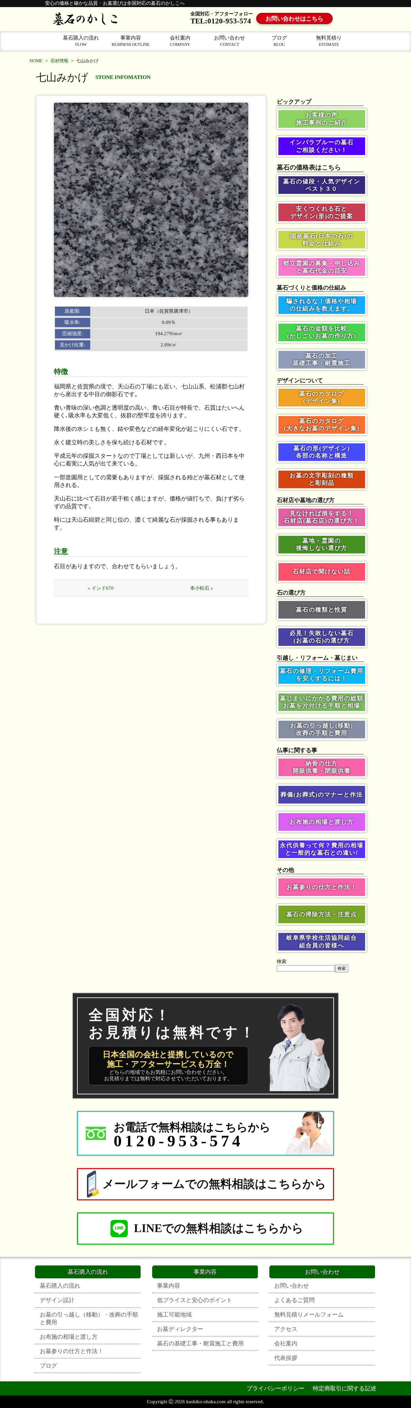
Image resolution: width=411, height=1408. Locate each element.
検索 (281, 961)
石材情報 (59, 60)
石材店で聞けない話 (322, 571)
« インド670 (101, 588)
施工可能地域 (174, 1314)
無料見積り (329, 41)
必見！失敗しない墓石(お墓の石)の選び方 (322, 637)
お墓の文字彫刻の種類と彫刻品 (322, 479)
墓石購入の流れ (81, 41)
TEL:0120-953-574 (220, 21)
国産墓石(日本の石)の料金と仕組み (321, 240)
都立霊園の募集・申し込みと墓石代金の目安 (321, 267)
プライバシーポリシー (275, 1388)
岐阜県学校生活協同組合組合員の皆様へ (321, 941)
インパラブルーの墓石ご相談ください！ (322, 146)
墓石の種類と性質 (321, 609)
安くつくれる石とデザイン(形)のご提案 (321, 212)
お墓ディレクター (180, 1329)
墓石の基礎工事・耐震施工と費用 (200, 1343)
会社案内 (180, 41)
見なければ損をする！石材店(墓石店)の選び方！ (322, 517)
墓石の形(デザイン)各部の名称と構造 (321, 452)
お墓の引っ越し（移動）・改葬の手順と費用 (89, 1318)
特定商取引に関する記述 (344, 1388)
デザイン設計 (57, 1300)
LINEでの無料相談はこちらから (218, 1228)
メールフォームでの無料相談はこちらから (214, 1184)
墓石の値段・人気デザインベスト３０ (321, 185)
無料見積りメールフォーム (309, 1314)
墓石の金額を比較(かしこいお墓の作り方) (321, 332)
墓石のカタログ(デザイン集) (321, 397)
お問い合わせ (229, 41)
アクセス (285, 1329)
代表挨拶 (285, 1358)
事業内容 (131, 41)
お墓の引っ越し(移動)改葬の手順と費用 (321, 729)
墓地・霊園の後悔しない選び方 (321, 544)
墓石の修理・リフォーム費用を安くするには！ (321, 675)
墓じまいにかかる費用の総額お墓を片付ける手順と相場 (321, 702)
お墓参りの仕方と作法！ (321, 887)
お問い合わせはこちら (294, 18)
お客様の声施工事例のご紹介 (321, 119)
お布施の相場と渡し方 (322, 822)
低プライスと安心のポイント (194, 1300)
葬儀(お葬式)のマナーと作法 (322, 794)
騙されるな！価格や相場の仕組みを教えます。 (321, 305)
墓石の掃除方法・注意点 (321, 914)
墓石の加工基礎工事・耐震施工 (322, 359)
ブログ (279, 41)
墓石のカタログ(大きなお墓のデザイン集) (322, 424)
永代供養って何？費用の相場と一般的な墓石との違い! (321, 849)
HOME (36, 60)
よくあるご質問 (294, 1300)
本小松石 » (201, 588)
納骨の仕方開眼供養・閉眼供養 (322, 767)
